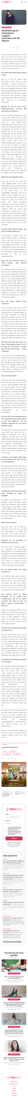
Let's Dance (6, 754)
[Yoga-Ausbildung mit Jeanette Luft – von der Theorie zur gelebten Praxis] (14, 1046)
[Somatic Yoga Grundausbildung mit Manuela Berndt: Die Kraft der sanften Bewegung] (14, 991)
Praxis (5, 887)
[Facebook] (10, 47)
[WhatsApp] (17, 47)
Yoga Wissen (6, 928)
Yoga (4, 751)
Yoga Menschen (6, 27)
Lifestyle (6, 873)
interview (13, 751)
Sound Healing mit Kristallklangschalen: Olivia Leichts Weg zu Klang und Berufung (14, 1031)
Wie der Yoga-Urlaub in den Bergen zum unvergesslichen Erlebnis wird (7, 795)
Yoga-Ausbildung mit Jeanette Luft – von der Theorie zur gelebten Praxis (14, 1059)
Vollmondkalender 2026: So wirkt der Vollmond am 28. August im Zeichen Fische (13, 877)
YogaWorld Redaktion (10, 747)
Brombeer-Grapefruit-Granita (20, 794)
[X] (14, 47)
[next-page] (15, 1068)
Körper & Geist (7, 916)
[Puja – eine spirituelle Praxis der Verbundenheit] (14, 965)
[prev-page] (11, 1068)
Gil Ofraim (17, 754)
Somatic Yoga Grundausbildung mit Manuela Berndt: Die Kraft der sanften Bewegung (14, 1004)
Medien (5, 859)
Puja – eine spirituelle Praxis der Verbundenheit (14, 977)
